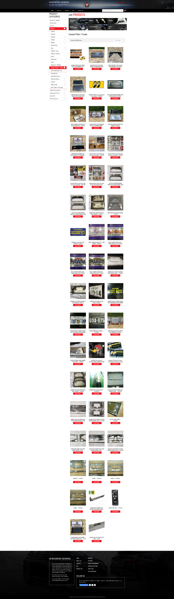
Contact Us (80, 10)
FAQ (73, 10)
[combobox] (118, 40)
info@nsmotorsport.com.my (61, 580)
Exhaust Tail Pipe (55, 54)
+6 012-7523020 (65, 579)
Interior (52, 26)
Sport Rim (52, 96)
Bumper (53, 42)
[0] (124, 10)
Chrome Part (54, 45)
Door (52, 48)
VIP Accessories (54, 99)
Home (52, 10)
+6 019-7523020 (120, 2)
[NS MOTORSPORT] (95, 585)
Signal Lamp (54, 84)
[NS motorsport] (92, 585)
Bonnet (53, 40)
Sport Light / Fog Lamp (57, 87)
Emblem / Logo (54, 51)
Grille (52, 56)
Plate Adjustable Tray (56, 70)
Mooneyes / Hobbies (56, 65)
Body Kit (53, 37)
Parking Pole (54, 73)
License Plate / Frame (57, 67)
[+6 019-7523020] (90, 585)
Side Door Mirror (55, 79)
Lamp (52, 62)
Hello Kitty (53, 59)
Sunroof (53, 82)
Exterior (52, 28)
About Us (59, 10)
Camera (53, 31)
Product (67, 10)
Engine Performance (55, 90)
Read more (78, 69)
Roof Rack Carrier (55, 76)
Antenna (53, 34)
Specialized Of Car (55, 93)
